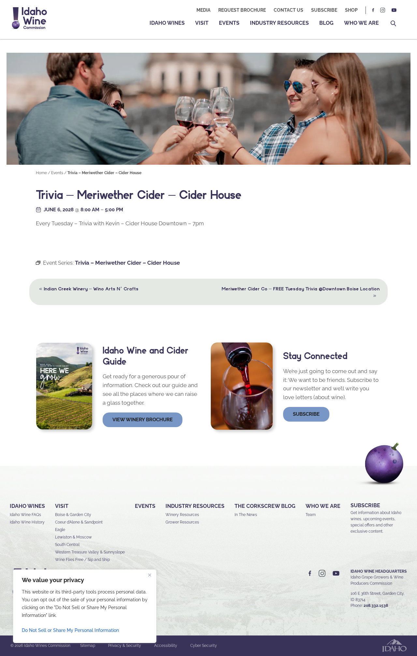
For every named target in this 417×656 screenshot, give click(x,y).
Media (203, 10)
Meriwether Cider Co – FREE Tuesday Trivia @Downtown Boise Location (301, 292)
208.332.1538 (376, 605)
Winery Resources (182, 514)
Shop (351, 10)
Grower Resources (182, 522)
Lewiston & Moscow (73, 537)
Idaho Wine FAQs (25, 514)
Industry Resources (279, 23)
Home (41, 173)
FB (373, 10)
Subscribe (324, 10)
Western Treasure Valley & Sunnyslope (90, 552)
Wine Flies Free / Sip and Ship (82, 559)
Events (229, 23)
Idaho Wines (167, 23)
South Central (67, 544)
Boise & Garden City (73, 514)
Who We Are (361, 23)
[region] (84, 606)
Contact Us (288, 10)
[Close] (149, 575)
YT (393, 10)
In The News (246, 514)
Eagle (60, 529)
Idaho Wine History (27, 522)
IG (382, 10)
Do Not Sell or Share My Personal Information (70, 630)
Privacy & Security (124, 645)
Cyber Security (203, 645)
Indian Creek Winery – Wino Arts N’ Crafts (88, 288)
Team (311, 514)
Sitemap (87, 645)
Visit (201, 23)
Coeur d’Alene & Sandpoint (79, 522)
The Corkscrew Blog (265, 506)
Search (393, 23)
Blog (326, 23)
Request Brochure (242, 10)
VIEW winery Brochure (142, 420)
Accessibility (165, 645)
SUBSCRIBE (365, 505)
